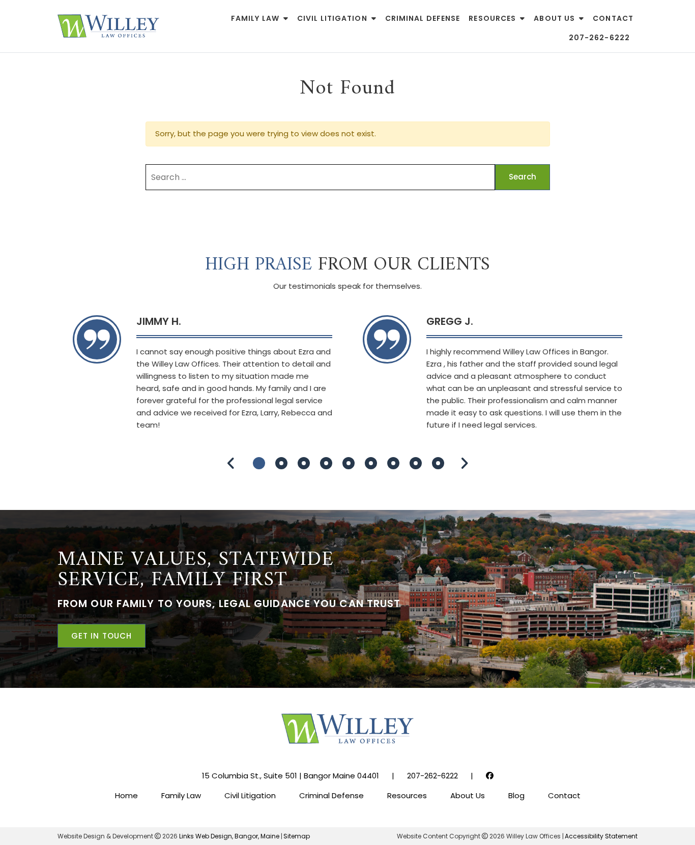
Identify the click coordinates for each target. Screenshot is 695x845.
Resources (492, 18)
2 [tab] (281, 463)
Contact (613, 18)
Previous (231, 463)
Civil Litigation (332, 18)
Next (464, 463)
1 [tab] (259, 463)
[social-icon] (490, 775)
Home (126, 795)
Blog (516, 795)
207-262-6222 (599, 38)
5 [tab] (348, 463)
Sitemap (296, 836)
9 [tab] (438, 463)
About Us (554, 18)
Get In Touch (101, 635)
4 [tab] (326, 463)
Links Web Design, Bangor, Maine (230, 836)
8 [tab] (416, 463)
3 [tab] (304, 463)
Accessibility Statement (601, 836)
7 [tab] (393, 463)
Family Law (255, 18)
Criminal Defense (422, 18)
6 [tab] (371, 463)
